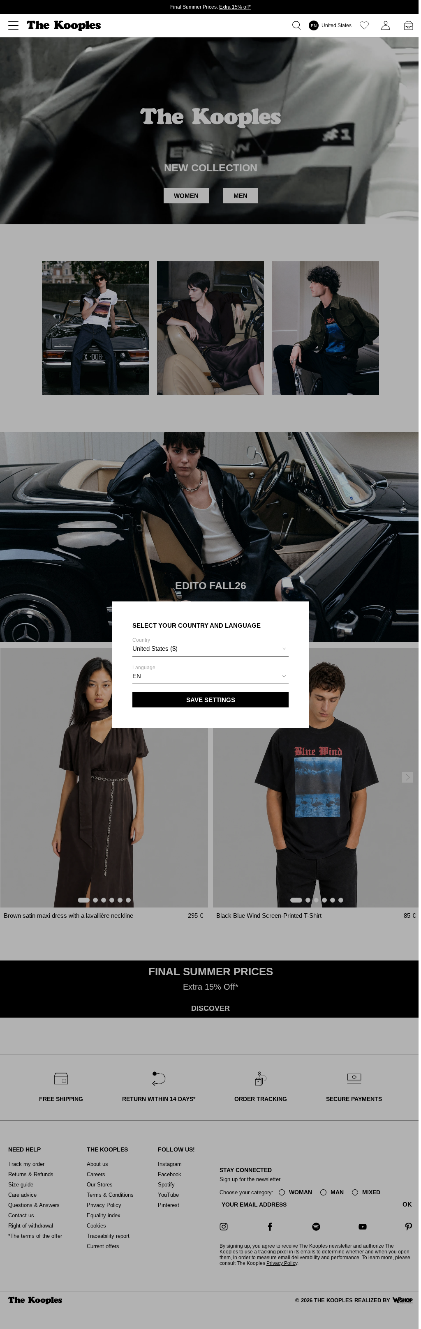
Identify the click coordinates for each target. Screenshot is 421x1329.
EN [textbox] (136, 676)
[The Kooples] (65, 25)
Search (298, 25)
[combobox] (210, 649)
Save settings (210, 699)
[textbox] (210, 648)
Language (143, 672)
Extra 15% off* (235, 7)
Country (155, 644)
